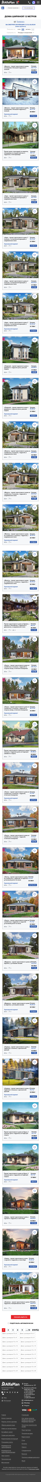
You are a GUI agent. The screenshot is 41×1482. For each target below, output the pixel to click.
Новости (24, 1447)
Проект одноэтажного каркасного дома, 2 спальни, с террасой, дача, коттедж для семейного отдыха (17, 752)
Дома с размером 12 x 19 (28, 1358)
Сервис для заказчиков (8, 1435)
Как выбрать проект (7, 1432)
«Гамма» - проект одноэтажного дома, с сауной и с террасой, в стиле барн (16, 1217)
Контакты (24, 1443)
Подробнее (11, 59)
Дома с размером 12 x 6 (9, 1333)
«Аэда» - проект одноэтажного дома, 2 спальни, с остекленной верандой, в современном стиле (16, 282)
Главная (3, 1415)
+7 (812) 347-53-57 (29, 1394)
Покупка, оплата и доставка (9, 1421)
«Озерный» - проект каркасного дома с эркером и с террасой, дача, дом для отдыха (16, 367)
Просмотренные (6, 1459)
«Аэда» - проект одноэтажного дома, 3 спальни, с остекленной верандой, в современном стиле (16, 197)
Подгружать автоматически (21, 1323)
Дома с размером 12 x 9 (27, 1337)
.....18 (28, 1330)
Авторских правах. (34, 1469)
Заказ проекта (5, 1455)
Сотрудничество (26, 1450)
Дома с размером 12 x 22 (10, 1366)
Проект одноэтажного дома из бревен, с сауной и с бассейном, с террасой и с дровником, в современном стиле (16, 625)
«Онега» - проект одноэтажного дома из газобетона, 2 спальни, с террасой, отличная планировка (16, 793)
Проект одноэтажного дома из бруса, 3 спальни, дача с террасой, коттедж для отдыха (16, 1133)
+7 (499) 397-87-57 (29, 1397)
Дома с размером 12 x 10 (10, 1341)
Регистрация (7, 1400)
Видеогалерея (26, 1437)
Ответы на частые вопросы (8, 1428)
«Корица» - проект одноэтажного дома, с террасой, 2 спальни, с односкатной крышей (17, 1048)
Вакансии (24, 1454)
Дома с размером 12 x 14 (10, 1350)
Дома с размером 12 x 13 (28, 1346)
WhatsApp (27, 1403)
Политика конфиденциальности (31, 1457)
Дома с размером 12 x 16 (10, 1354)
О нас (23, 1440)
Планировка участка (7, 1442)
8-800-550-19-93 (28, 1389)
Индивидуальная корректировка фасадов (8, 1451)
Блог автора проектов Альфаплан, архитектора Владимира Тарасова (29, 1420)
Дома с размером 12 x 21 (28, 1362)
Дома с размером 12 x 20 (10, 1362)
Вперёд (35, 1330)
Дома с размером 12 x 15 (28, 1350)
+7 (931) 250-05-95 (29, 1391)
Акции (23, 1461)
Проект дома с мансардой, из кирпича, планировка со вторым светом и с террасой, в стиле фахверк (16, 153)
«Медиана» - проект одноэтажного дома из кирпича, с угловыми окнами (17, 962)
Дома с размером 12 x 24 (10, 1371)
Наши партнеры (26, 1430)
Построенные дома (27, 1433)
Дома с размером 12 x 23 (28, 1366)
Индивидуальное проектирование (6, 1446)
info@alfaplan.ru (28, 1400)
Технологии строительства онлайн (29, 1425)
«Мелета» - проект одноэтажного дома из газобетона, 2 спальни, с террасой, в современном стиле (17, 452)
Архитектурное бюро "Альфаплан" (7, 1388)
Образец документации (8, 1425)
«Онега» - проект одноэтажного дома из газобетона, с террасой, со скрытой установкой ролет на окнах (16, 878)
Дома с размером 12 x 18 (10, 1358)
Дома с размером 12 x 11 (28, 1341)
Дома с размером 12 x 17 (28, 1354)
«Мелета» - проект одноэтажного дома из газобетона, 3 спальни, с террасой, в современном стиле (17, 494)
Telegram (26, 1405)
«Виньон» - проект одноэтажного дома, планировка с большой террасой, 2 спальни (16, 68)
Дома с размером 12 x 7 (27, 1333)
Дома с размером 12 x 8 (9, 1337)
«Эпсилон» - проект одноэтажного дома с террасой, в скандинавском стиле (17, 1302)
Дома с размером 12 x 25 (28, 1371)
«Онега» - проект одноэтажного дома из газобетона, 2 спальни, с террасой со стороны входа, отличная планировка (16, 667)
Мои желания (5, 1462)
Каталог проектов (6, 1418)
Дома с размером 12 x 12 (10, 1346)
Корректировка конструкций (9, 1438)
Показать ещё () (20, 1317)
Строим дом (25, 1415)
